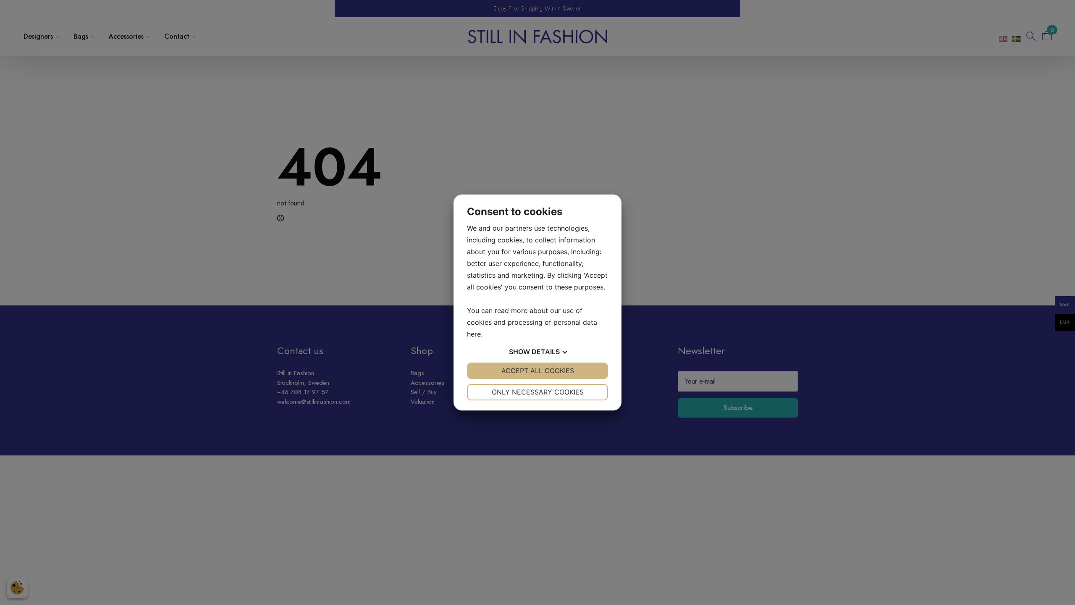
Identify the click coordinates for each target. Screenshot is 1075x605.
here (474, 334)
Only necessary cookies (538, 392)
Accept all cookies (537, 370)
